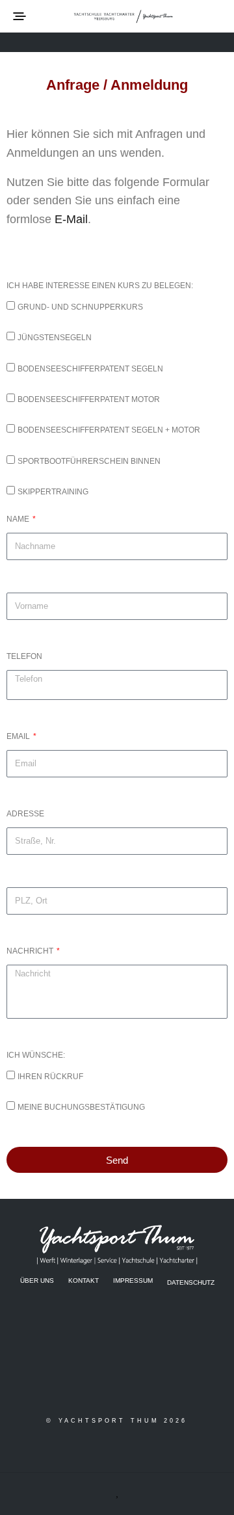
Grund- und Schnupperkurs (80, 307)
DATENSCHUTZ (190, 1281)
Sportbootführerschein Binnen (89, 461)
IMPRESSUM (133, 1280)
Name (18, 519)
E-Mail (71, 219)
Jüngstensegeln (55, 337)
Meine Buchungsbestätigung (81, 1107)
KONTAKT (83, 1280)
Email (19, 736)
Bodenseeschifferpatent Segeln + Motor (109, 430)
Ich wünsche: (35, 1055)
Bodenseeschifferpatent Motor (89, 399)
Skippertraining (53, 491)
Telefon (24, 656)
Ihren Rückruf (50, 1076)
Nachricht (30, 951)
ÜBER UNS (37, 1280)
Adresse (25, 814)
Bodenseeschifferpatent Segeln (90, 368)
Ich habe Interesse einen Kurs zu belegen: (99, 285)
